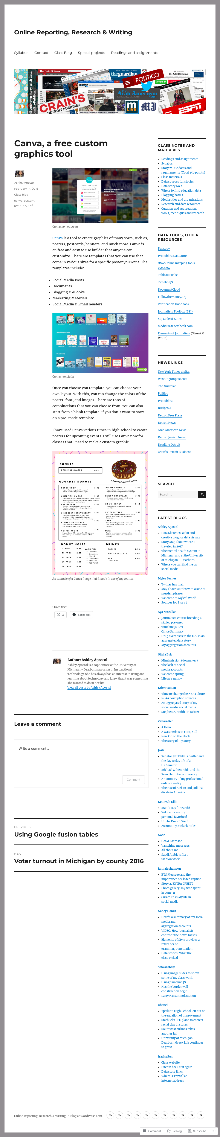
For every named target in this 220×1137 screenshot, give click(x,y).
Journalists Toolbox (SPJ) (175, 311)
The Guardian (167, 386)
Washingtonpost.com (173, 379)
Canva (57, 238)
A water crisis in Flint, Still (179, 732)
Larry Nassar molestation (178, 996)
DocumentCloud (169, 289)
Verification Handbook (173, 304)
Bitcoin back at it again (176, 1067)
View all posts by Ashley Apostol (89, 687)
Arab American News (172, 430)
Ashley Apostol (24, 182)
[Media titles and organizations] (182, 1115)
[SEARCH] (202, 494)
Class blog (21, 194)
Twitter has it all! (173, 584)
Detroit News (167, 423)
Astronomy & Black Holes (178, 826)
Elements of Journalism (174, 333)
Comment (133, 779)
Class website (170, 1062)
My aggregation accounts (178, 645)
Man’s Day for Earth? (175, 808)
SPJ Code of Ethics (170, 319)
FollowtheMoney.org (172, 297)
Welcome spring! (173, 674)
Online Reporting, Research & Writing (73, 32)
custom (29, 200)
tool (30, 205)
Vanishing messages (175, 845)
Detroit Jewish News (172, 437)
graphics (20, 205)
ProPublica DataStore (172, 256)
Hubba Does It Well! (174, 821)
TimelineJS (165, 282)
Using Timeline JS (173, 982)
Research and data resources (180, 204)
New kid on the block (175, 736)
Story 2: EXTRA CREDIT (177, 884)
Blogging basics (172, 195)
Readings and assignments (134, 53)
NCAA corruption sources (178, 698)
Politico (163, 393)
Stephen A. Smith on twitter (180, 712)
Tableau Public (168, 275)
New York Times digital (173, 371)
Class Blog (63, 53)
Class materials (171, 177)
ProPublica (165, 401)
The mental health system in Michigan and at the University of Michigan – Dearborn (182, 555)
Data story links (172, 1071)
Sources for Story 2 (174, 602)
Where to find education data (181, 190)
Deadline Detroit (169, 445)
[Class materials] (137, 1115)
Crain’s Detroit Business (174, 452)
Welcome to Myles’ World (178, 598)
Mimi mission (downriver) (179, 660)
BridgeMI (164, 408)
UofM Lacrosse (171, 841)
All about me (169, 850)
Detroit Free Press (170, 415)
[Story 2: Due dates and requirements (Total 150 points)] (128, 1115)
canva (18, 200)
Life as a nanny (171, 678)
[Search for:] (178, 494)
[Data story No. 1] (155, 1115)
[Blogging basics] (173, 1115)
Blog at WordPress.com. (86, 1116)
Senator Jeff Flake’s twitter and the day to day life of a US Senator (182, 760)
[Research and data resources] (191, 1115)
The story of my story (176, 741)
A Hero (166, 727)
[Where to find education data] (164, 1115)
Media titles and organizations (182, 199)
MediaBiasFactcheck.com (175, 326)
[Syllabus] (119, 1115)
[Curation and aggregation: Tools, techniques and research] (200, 1115)
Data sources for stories (177, 181)
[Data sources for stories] (146, 1115)
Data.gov (164, 248)
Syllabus (21, 53)
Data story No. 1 (171, 186)
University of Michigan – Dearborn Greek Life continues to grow (182, 1042)
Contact (41, 53)
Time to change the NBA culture (183, 694)
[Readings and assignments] (110, 1115)
